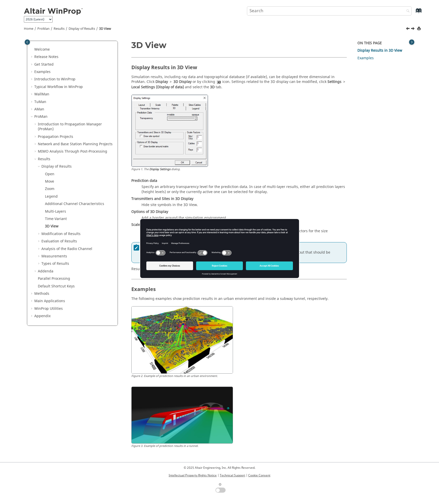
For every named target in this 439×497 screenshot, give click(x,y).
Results (59, 28)
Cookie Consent (259, 475)
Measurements (54, 256)
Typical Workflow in (58, 87)
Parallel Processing (54, 278)
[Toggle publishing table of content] (27, 42)
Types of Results (55, 263)
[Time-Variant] (408, 29)
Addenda (45, 271)
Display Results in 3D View (379, 50)
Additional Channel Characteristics (74, 204)
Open (49, 174)
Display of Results (82, 28)
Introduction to (54, 79)
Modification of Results (61, 234)
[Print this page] (419, 28)
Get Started (44, 64)
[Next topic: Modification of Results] (413, 29)
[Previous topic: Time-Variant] (408, 29)
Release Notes (46, 57)
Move (49, 181)
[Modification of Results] (413, 29)
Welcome (42, 49)
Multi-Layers (55, 211)
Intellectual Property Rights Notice (193, 475)
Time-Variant (56, 219)
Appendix (42, 316)
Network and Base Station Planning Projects (75, 144)
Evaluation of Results (59, 241)
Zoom (49, 189)
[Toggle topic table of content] (411, 42)
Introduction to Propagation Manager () (70, 127)
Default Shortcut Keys (56, 286)
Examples (42, 72)
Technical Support (232, 475)
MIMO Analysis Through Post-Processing (72, 151)
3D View (105, 28)
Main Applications (49, 301)
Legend (51, 196)
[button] (32, 49)
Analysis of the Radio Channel (66, 249)
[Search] (407, 11)
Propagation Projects (55, 136)
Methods (41, 293)
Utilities (48, 308)
